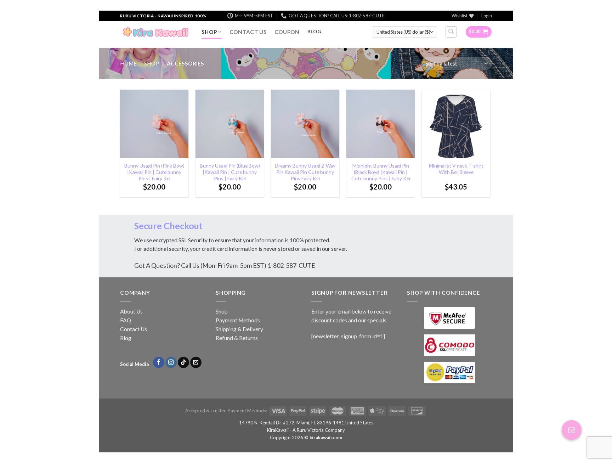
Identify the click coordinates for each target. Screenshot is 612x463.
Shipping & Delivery (239, 329)
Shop (209, 32)
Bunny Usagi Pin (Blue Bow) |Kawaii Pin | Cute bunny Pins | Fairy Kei (230, 172)
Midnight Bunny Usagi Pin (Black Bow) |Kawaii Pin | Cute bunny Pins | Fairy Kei (380, 172)
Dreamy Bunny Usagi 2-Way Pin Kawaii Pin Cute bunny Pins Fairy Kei (305, 172)
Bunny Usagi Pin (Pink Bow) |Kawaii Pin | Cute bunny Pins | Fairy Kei (154, 172)
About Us (131, 311)
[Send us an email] (196, 362)
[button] (572, 430)
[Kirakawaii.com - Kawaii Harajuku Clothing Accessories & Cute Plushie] (155, 32)
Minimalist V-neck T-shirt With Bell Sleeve (456, 169)
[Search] (451, 31)
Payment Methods (238, 320)
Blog (125, 338)
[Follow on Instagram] (171, 362)
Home (128, 63)
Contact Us (248, 32)
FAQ (125, 320)
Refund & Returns (237, 338)
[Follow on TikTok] (183, 362)
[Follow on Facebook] (158, 362)
